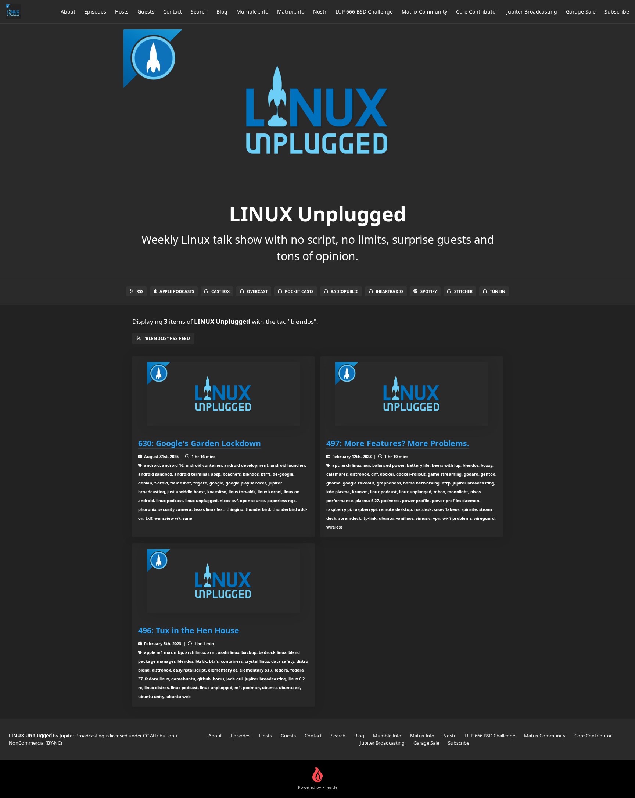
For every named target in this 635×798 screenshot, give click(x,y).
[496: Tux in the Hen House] (223, 581)
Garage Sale (581, 11)
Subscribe (616, 11)
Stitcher (463, 291)
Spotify (428, 291)
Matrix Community (424, 11)
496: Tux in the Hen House (188, 630)
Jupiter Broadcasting (531, 11)
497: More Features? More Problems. (397, 443)
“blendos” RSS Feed (167, 338)
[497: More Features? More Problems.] (411, 394)
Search (199, 11)
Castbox (220, 291)
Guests (145, 11)
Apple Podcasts (176, 291)
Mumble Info (252, 11)
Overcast (257, 291)
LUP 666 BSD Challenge (364, 11)
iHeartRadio (389, 291)
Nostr (320, 11)
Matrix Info (290, 11)
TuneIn (497, 291)
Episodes (95, 11)
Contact (172, 11)
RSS (139, 291)
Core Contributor (477, 11)
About (68, 11)
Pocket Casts (299, 291)
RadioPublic (344, 291)
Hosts (122, 11)
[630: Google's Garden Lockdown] (223, 394)
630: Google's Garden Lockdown (199, 443)
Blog (221, 11)
